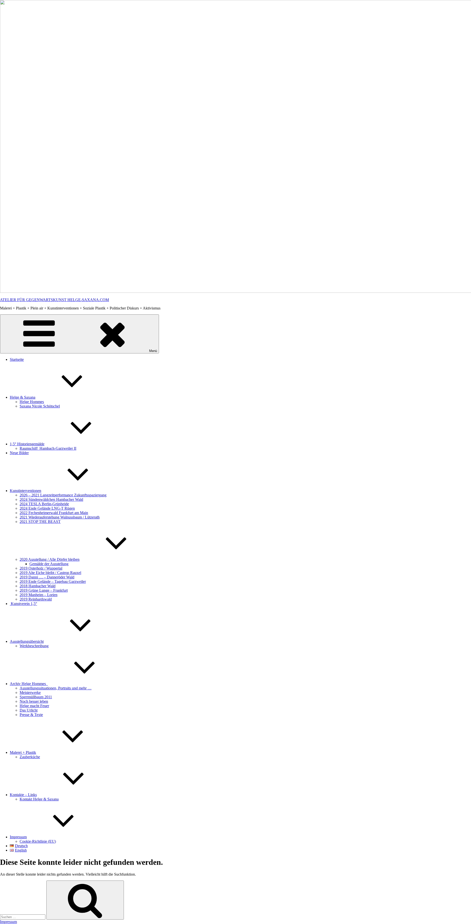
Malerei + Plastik (23, 752)
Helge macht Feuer (34, 706)
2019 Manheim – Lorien (38, 595)
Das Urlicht (29, 710)
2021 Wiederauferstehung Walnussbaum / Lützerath (60, 517)
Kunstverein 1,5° (23, 604)
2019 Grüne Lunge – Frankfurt (44, 590)
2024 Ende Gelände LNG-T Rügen (47, 508)
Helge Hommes (32, 402)
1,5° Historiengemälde (27, 444)
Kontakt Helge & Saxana (39, 799)
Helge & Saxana (22, 397)
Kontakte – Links (23, 795)
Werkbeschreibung (34, 646)
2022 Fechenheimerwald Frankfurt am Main (54, 513)
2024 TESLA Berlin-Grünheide (44, 504)
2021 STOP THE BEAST (40, 521)
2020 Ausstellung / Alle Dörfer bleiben (49, 559)
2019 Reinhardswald (36, 599)
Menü (153, 351)
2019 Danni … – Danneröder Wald (47, 577)
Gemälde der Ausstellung (48, 564)
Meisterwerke (30, 692)
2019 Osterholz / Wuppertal (41, 568)
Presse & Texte (31, 715)
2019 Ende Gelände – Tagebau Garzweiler (53, 581)
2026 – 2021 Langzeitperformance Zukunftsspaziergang (63, 495)
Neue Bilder (19, 453)
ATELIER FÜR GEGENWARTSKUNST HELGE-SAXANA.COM (54, 300)
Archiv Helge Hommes (29, 684)
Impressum (18, 837)
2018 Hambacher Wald (37, 586)
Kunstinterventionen (25, 491)
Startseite (17, 359)
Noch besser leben (34, 701)
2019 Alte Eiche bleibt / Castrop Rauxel (50, 573)
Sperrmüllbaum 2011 (36, 697)
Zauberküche (30, 757)
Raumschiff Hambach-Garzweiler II (48, 448)
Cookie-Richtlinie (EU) (38, 841)
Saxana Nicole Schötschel (40, 406)
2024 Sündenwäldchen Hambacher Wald (51, 499)
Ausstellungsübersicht (27, 641)
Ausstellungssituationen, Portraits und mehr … (56, 688)
